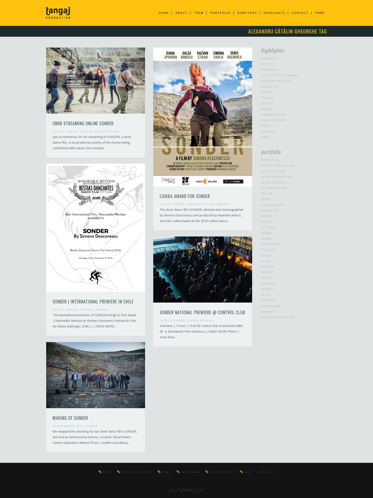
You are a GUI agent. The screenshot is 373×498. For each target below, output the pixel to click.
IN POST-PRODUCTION (278, 165)
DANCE (266, 277)
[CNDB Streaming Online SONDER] (95, 81)
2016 (60, 309)
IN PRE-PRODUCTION (276, 176)
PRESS (265, 125)
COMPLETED (270, 160)
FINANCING (269, 58)
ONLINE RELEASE (107, 131)
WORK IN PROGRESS (276, 80)
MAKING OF (65, 426)
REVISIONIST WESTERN (278, 317)
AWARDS (223, 204)
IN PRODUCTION (273, 171)
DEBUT (266, 221)
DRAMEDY (268, 311)
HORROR (267, 266)
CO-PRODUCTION (274, 188)
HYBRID (266, 216)
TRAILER (72, 131)
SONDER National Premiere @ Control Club (202, 312)
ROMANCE (268, 283)
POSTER (179, 204)
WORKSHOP (269, 69)
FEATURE (267, 193)
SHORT (266, 199)
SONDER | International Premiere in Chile (93, 301)
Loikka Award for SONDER (185, 196)
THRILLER (268, 249)
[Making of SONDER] (95, 375)
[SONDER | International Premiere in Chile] (95, 228)
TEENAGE (268, 289)
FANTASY (267, 272)
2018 (167, 204)
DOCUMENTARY (272, 204)
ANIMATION (269, 210)
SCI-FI (265, 294)
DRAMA (266, 233)
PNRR (265, 137)
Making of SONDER (70, 418)
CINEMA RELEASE (199, 320)
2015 (79, 426)
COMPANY (268, 131)
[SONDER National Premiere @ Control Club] (202, 269)
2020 (60, 131)
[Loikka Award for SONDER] (202, 117)
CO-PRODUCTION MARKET (280, 75)
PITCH (265, 64)
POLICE (266, 255)
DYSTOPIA (268, 300)
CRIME (265, 261)
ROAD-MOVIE (270, 306)
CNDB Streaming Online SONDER (83, 123)
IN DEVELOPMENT (274, 182)
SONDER (87, 131)
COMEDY (267, 238)
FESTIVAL (208, 204)
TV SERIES (268, 227)
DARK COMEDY (272, 244)
